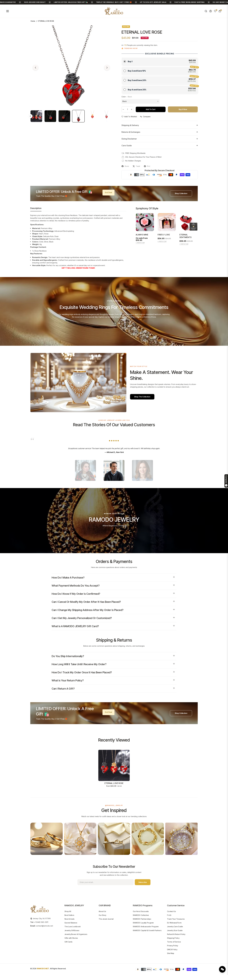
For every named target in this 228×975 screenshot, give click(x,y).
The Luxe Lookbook (72, 927)
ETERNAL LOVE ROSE (113, 783)
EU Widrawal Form (174, 923)
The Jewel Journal (106, 919)
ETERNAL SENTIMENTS (185, 235)
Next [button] (107, 67)
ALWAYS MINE (142, 234)
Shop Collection (181, 193)
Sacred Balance (70, 923)
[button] (206, 11)
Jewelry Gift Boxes (71, 930)
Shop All (67, 911)
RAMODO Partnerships (142, 919)
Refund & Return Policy (176, 934)
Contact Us (171, 911)
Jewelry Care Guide (175, 927)
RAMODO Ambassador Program (146, 927)
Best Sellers (69, 915)
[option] (71, 66)
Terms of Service (174, 942)
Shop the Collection (142, 397)
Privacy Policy (172, 946)
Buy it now (183, 109)
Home (33, 21)
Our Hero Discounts (141, 911)
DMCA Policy (172, 949)
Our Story (102, 915)
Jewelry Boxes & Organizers (75, 934)
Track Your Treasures (176, 919)
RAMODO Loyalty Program (143, 923)
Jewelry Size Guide (175, 930)
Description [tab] (35, 208)
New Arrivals (69, 919)
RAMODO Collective (141, 915)
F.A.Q (169, 915)
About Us (102, 911)
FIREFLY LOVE (164, 234)
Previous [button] (35, 67)
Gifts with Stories (71, 938)
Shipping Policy (173, 938)
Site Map (170, 953)
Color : (126, 97)
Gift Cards (68, 942)
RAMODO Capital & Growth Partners (147, 930)
